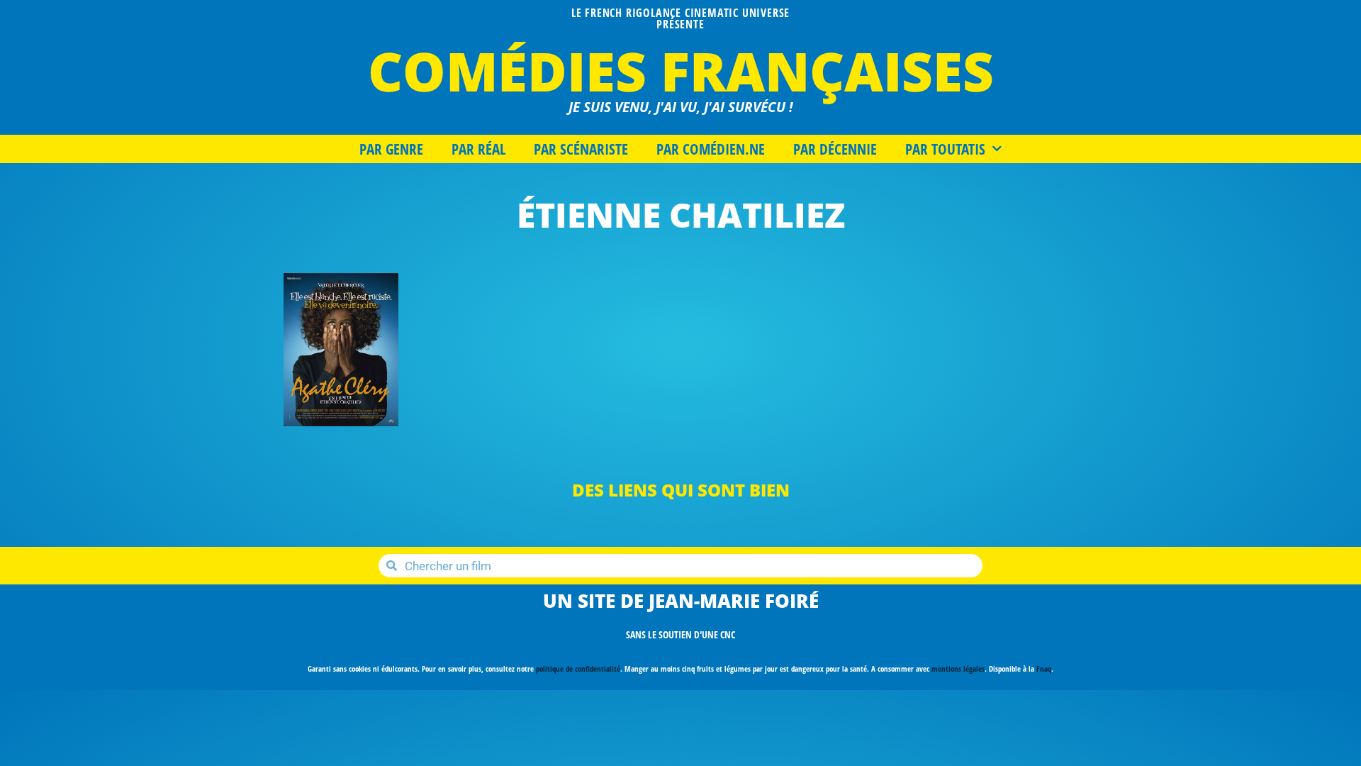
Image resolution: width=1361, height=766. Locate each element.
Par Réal (478, 149)
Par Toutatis (945, 149)
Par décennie (835, 149)
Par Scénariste (581, 149)
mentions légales (958, 668)
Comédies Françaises (681, 70)
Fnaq (1043, 668)
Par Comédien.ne (710, 149)
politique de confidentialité (578, 668)
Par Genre (391, 149)
